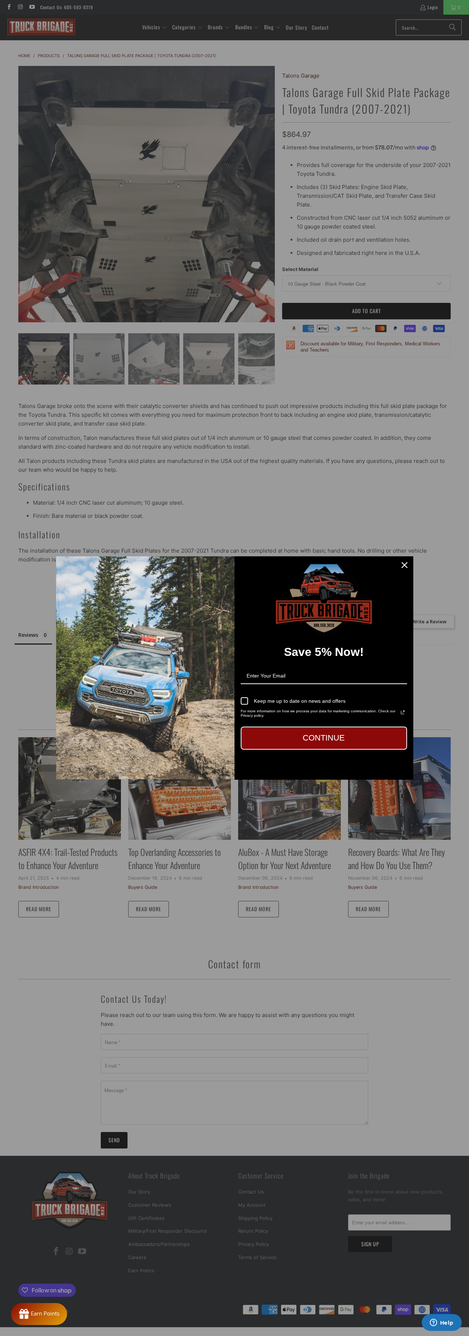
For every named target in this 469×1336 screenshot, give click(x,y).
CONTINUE (324, 737)
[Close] (404, 565)
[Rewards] (39, 1314)
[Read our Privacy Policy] (402, 712)
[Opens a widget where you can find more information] (441, 1323)
